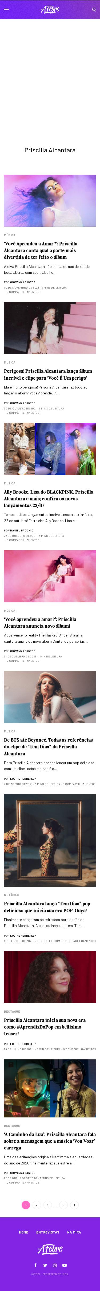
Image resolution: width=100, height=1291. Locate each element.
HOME (23, 1232)
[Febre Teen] (50, 10)
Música (9, 235)
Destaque (12, 1011)
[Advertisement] (50, 72)
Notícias (11, 895)
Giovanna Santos (22, 282)
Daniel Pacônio (21, 530)
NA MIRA (74, 1232)
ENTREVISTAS (47, 1232)
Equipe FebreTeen (23, 778)
